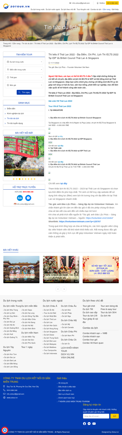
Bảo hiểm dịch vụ (64, 390)
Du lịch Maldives (50, 347)
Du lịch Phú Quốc (29, 343)
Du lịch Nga (66, 316)
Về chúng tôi (63, 383)
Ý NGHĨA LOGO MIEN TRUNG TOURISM (74, 401)
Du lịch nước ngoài (53, 9)
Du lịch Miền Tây (28, 336)
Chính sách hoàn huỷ (66, 398)
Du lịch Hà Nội (27, 325)
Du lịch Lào (48, 322)
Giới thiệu (115, 9)
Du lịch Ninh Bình (28, 328)
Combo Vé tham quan (93, 342)
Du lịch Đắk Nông (10, 363)
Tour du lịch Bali (50, 313)
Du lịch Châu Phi (69, 331)
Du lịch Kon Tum (10, 354)
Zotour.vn (115, 432)
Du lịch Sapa (27, 310)
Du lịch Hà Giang (28, 322)
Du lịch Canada (68, 327)
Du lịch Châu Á (50, 305)
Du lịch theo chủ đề (68, 9)
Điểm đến (11, 108)
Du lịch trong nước (38, 9)
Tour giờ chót (89, 305)
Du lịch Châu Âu (68, 305)
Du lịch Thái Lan (50, 319)
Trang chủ (7, 43)
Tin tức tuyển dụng (15, 123)
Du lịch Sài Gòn (28, 340)
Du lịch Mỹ (66, 324)
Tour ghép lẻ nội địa (90, 320)
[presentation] (58, 289)
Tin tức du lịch (27, 43)
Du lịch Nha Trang (11, 310)
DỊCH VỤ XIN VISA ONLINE (67, 356)
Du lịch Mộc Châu (29, 319)
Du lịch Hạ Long (28, 313)
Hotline (108, 3)
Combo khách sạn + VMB (95, 333)
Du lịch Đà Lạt (9, 321)
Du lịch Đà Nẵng (10, 331)
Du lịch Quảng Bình (11, 328)
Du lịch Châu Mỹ (69, 320)
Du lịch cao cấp (90, 312)
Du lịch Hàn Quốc (50, 325)
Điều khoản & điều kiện (67, 386)
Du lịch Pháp (67, 313)
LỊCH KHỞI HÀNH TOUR (69, 349)
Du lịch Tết (88, 309)
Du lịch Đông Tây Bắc (30, 316)
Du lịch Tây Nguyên (8, 348)
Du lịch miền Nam (29, 332)
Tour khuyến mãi (83, 9)
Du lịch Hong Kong (51, 328)
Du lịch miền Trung (12, 305)
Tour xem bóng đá (109, 305)
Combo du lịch (96, 9)
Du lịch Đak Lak (10, 360)
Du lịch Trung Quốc (51, 338)
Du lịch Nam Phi (68, 335)
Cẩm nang (106, 9)
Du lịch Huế (8, 334)
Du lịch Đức (66, 310)
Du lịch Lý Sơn (9, 313)
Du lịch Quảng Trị (10, 337)
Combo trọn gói (90, 339)
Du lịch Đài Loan (50, 341)
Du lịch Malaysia (50, 344)
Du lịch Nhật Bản (50, 316)
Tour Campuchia (50, 350)
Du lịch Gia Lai (9, 357)
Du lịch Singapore (50, 331)
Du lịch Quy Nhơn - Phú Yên (11, 317)
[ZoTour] (16, 6)
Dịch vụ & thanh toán (66, 394)
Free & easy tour (108, 309)
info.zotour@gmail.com (81, 3)
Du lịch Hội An (9, 325)
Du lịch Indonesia (50, 353)
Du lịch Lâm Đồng (11, 366)
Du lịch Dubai (49, 335)
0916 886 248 (12, 390)
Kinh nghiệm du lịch (15, 113)
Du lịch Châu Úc (68, 339)
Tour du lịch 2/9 (90, 315)
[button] (14, 179)
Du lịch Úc (66, 343)
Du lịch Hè (106, 315)
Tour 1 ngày (27, 346)
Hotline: (24, 192)
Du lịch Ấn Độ (49, 310)
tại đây (60, 136)
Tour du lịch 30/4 (108, 312)
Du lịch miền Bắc (29, 305)
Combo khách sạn (91, 336)
